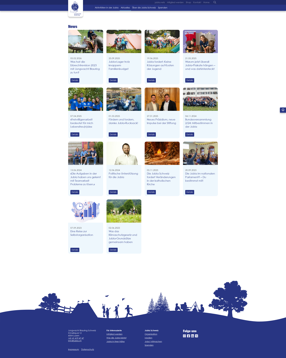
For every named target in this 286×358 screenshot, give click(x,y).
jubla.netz (160, 2)
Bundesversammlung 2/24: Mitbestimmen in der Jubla (199, 123)
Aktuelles (125, 7)
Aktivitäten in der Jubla (106, 7)
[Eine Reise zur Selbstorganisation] (85, 211)
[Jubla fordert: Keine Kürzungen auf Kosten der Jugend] (162, 41)
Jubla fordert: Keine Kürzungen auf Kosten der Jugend (160, 65)
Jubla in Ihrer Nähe (115, 341)
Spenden (162, 7)
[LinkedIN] (192, 336)
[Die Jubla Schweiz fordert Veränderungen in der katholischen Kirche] (162, 153)
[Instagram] (184, 336)
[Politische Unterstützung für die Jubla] (123, 153)
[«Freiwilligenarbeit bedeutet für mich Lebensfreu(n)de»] (85, 99)
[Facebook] (188, 336)
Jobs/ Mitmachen (153, 341)
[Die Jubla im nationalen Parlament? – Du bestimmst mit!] (200, 153)
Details (75, 80)
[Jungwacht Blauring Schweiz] (75, 8)
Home (206, 2)
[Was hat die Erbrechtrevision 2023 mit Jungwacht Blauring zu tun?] (85, 41)
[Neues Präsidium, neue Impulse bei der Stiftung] (162, 99)
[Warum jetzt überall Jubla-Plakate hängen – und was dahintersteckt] (200, 41)
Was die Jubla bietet (116, 338)
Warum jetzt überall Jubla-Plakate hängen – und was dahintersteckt (200, 65)
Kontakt (197, 2)
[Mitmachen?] (283, 110)
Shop (188, 2)
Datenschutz (87, 349)
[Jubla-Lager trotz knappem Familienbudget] (123, 41)
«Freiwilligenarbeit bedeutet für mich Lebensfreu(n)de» (81, 123)
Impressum (73, 349)
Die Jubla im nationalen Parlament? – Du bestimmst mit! (200, 177)
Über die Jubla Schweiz (144, 7)
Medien (148, 338)
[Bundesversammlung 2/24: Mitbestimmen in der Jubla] (200, 99)
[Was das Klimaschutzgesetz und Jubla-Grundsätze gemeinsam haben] (123, 211)
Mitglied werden (175, 2)
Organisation (151, 334)
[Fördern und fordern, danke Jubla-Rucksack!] (123, 99)
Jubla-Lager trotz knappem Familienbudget (119, 65)
